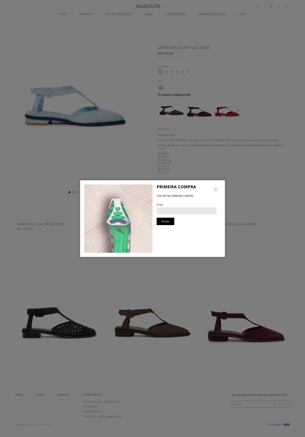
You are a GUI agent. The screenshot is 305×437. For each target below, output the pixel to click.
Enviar (165, 221)
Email (160, 204)
